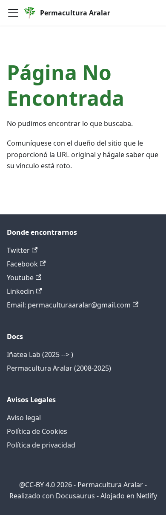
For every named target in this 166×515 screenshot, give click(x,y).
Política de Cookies (37, 431)
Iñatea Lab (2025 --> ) (40, 354)
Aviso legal (24, 417)
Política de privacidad (41, 445)
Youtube (20, 277)
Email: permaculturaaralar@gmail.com (69, 305)
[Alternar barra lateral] (13, 12)
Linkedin (20, 291)
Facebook (22, 264)
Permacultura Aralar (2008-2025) (59, 368)
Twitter (18, 250)
